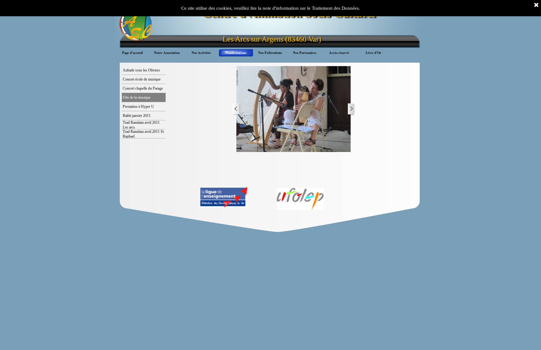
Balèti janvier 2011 (137, 115)
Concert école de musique (142, 79)
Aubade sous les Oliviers (141, 70)
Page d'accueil (132, 52)
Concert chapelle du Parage (143, 88)
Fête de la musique (136, 97)
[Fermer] (536, 5)
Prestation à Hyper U (138, 106)
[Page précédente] (236, 109)
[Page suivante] (351, 109)
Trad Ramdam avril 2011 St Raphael (143, 133)
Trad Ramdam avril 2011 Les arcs (141, 124)
